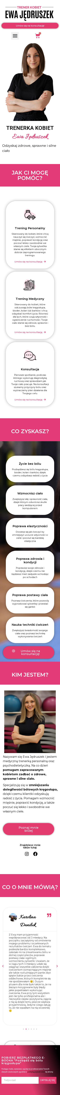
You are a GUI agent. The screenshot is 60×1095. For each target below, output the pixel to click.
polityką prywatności (36, 1072)
